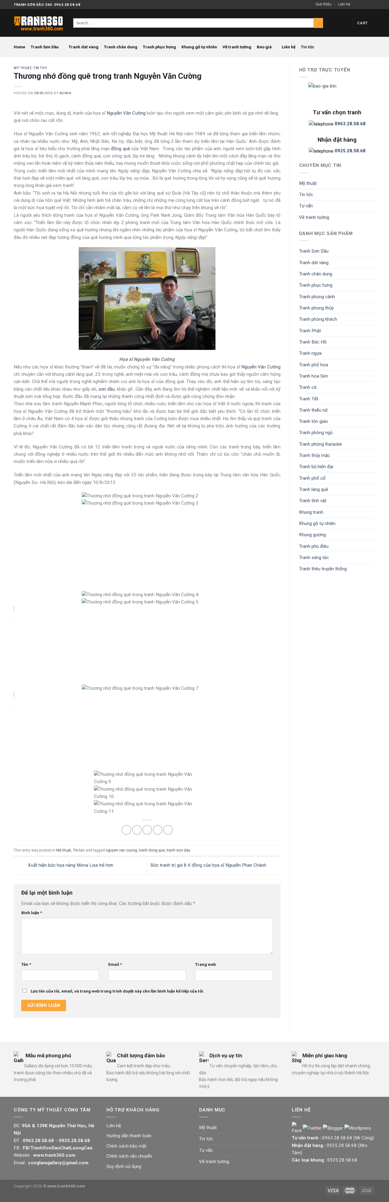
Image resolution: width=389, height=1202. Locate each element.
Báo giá (264, 46)
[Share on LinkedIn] (168, 829)
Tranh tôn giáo (313, 421)
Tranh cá (307, 387)
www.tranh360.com (66, 1185)
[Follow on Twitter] (367, 4)
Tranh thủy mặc (314, 455)
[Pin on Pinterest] (157, 829)
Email (115, 964)
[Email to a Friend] (147, 829)
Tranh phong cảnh (317, 296)
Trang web (205, 964)
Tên (26, 964)
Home (19, 46)
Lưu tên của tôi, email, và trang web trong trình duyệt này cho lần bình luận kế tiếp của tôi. (117, 991)
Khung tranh (311, 512)
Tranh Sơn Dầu (45, 46)
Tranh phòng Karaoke (320, 444)
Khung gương (312, 534)
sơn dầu (106, 389)
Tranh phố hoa (313, 365)
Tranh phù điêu (314, 546)
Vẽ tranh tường (236, 46)
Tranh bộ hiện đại (316, 466)
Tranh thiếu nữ (313, 410)
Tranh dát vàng (83, 46)
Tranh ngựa (310, 353)
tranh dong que (152, 850)
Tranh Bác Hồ (313, 342)
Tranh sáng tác (314, 557)
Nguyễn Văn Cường (126, 113)
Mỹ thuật (22, 68)
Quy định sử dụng (123, 1166)
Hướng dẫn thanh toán (128, 1135)
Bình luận (31, 912)
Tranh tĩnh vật (312, 500)
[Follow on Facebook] (356, 4)
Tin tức (307, 46)
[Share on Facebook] (126, 829)
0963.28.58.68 (337, 1138)
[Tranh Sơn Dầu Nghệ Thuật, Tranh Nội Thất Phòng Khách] (39, 23)
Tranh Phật (310, 330)
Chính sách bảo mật (126, 1146)
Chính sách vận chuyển (129, 1156)
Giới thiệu (323, 4)
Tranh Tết (308, 399)
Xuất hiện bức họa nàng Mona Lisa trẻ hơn (70, 865)
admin (65, 93)
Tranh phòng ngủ (315, 432)
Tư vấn (306, 206)
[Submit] (318, 23)
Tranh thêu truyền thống (323, 569)
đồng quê (120, 148)
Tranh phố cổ (312, 478)
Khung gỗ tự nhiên (199, 46)
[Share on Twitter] (137, 829)
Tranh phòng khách (318, 319)
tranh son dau (178, 850)
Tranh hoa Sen (313, 376)
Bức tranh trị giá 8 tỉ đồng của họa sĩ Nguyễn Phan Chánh (208, 865)
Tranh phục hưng (159, 46)
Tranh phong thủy (316, 308)
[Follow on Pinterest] (372, 4)
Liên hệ (344, 4)
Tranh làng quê (313, 489)
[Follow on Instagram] (361, 4)
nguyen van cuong (121, 850)
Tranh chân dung (120, 46)
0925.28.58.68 (342, 1145)
